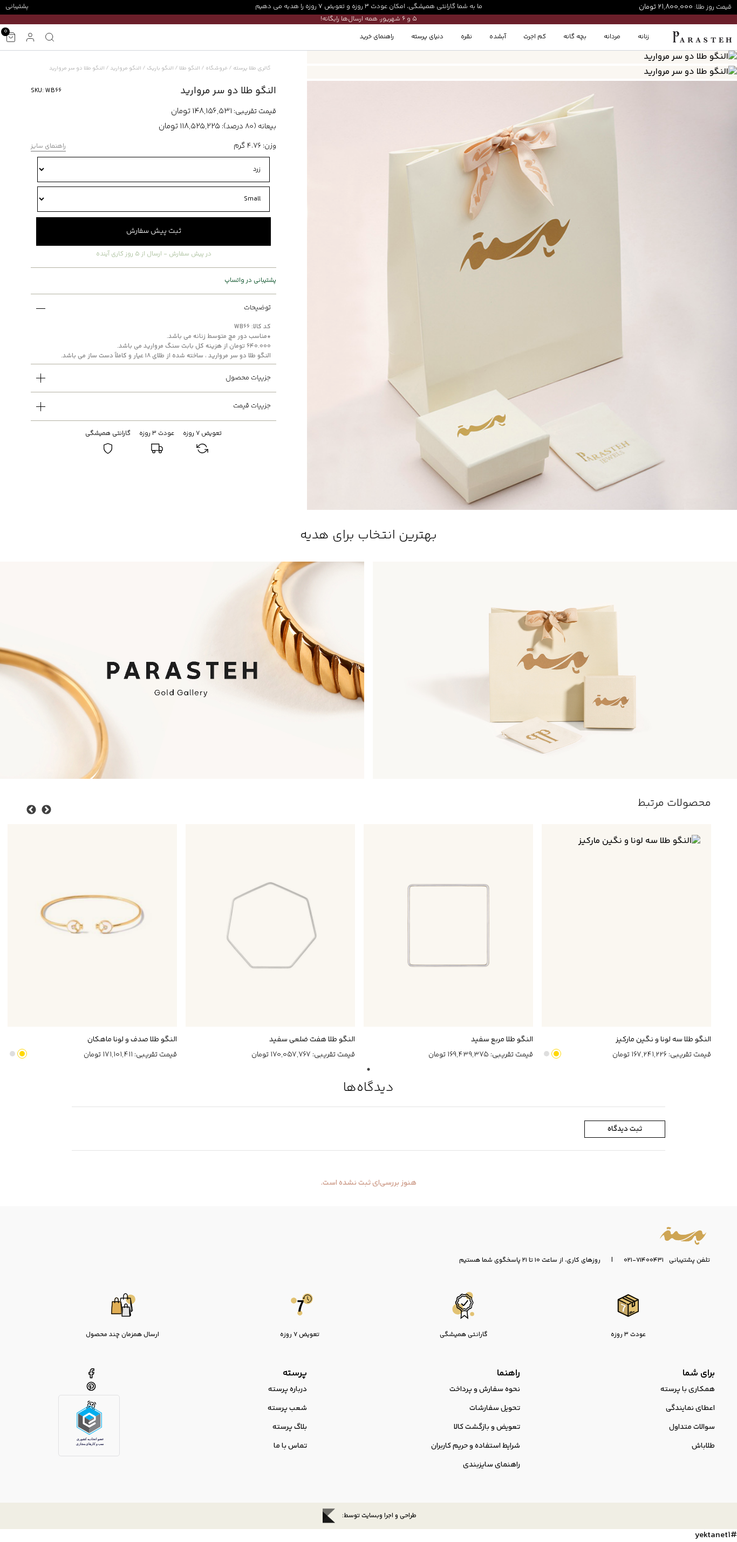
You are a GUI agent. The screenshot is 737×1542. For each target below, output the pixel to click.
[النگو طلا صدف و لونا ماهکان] (92, 925)
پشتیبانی (17, 7)
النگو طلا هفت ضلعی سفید (312, 1040)
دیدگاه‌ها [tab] (368, 1088)
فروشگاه (217, 68)
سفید (546, 1054)
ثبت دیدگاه (625, 1129)
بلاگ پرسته (289, 1427)
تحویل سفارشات (494, 1408)
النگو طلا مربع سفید (502, 1040)
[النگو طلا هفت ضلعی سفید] (270, 925)
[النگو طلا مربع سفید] (448, 925)
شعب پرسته (287, 1408)
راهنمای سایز (48, 146)
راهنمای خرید (376, 37)
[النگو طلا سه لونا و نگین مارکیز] (626, 925)
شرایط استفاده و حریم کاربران (475, 1446)
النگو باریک (160, 68)
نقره (466, 37)
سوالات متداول (692, 1427)
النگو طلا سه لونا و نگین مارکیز (663, 1040)
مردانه (612, 37)
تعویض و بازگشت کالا (487, 1427)
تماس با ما (290, 1446)
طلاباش (703, 1446)
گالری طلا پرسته (252, 68)
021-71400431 (644, 1261)
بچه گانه (574, 37)
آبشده (497, 37)
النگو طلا (189, 68)
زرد (556, 1054)
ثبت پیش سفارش (153, 231)
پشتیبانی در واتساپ (250, 280)
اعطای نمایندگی (690, 1408)
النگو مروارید (125, 68)
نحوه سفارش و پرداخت (484, 1389)
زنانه (643, 37)
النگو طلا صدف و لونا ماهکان (132, 1040)
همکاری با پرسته (687, 1389)
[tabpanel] (622, 943)
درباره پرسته (287, 1389)
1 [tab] (368, 1069)
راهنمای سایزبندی (491, 1465)
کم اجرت (534, 37)
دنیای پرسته (427, 37)
